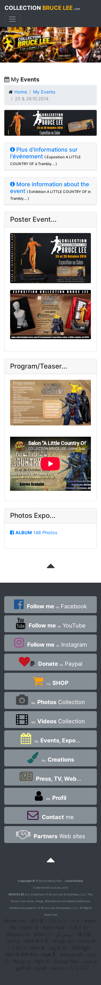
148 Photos (36, 532)
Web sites (59, 836)
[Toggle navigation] (12, 19)
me (58, 817)
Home (20, 92)
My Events (44, 92)
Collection (58, 702)
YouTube (57, 625)
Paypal (60, 663)
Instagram (57, 644)
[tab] (50, 156)
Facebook (57, 606)
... (58, 740)
